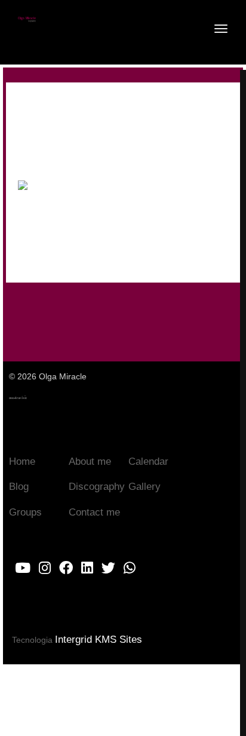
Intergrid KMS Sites (98, 639)
